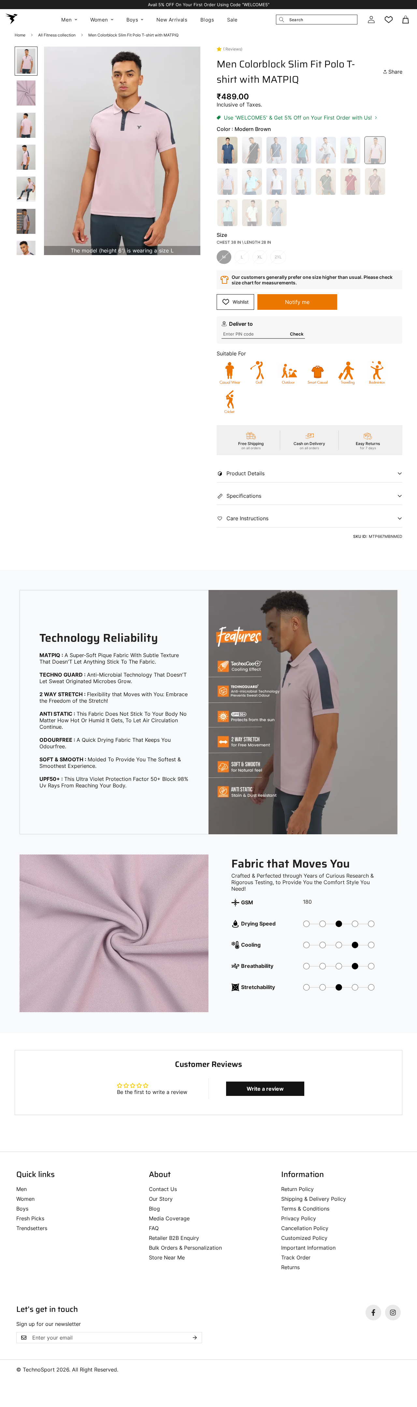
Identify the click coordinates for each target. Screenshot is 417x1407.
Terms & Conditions (305, 1208)
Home (20, 35)
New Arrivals (171, 20)
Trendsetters (31, 1228)
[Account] (371, 19)
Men (66, 20)
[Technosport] (11, 19)
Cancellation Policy (304, 1228)
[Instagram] (393, 1312)
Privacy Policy (298, 1218)
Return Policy (297, 1189)
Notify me (297, 302)
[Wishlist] (389, 19)
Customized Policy (304, 1238)
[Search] (281, 19)
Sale (232, 20)
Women (99, 20)
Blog (154, 1208)
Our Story (161, 1199)
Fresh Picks (30, 1218)
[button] (406, 19)
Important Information (308, 1247)
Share (395, 71)
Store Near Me (167, 1257)
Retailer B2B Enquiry (174, 1238)
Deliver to (241, 323)
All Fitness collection (57, 35)
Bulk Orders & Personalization (185, 1247)
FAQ (154, 1228)
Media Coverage (169, 1218)
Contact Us (163, 1189)
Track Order (295, 1257)
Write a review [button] (265, 1088)
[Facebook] (373, 1312)
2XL (278, 256)
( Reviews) (232, 49)
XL (259, 256)
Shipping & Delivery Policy (313, 1199)
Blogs (207, 20)
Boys (132, 20)
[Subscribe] (195, 1337)
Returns (290, 1267)
